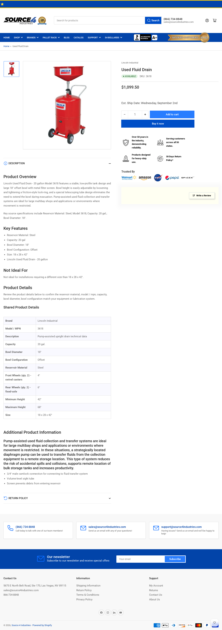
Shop (17, 37)
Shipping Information (88, 585)
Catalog (79, 37)
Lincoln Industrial (129, 62)
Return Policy (84, 590)
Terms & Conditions (87, 594)
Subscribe (175, 559)
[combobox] (108, 20)
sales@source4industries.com (21, 590)
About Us (154, 599)
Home (6, 37)
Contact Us (155, 594)
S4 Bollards (112, 37)
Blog (67, 37)
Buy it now (158, 123)
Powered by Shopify (42, 625)
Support (93, 37)
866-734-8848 (11, 594)
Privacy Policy (84, 599)
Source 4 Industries (21, 625)
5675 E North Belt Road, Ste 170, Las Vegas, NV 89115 (34, 585)
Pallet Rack (50, 37)
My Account (156, 585)
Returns (153, 590)
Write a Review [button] (203, 195)
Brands (31, 37)
